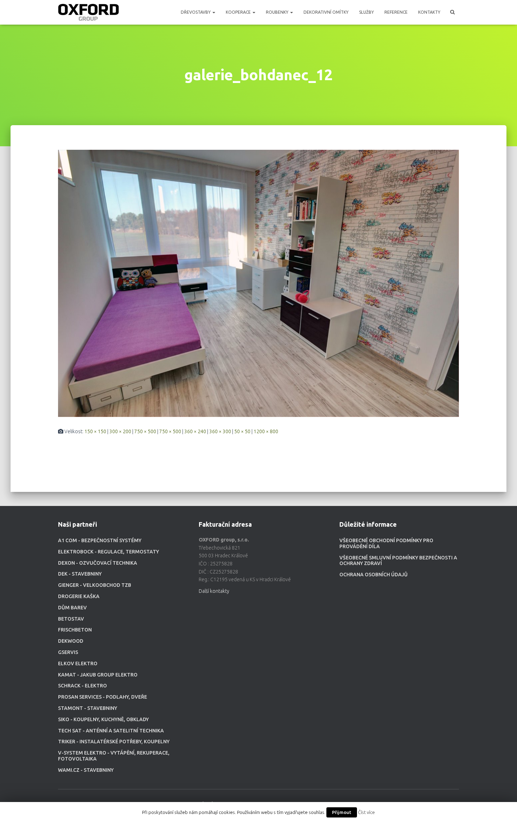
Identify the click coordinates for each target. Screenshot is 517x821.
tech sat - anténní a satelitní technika (111, 730)
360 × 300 (220, 431)
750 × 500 (145, 431)
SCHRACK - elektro (82, 685)
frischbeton (75, 630)
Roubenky (277, 12)
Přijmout (341, 812)
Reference (396, 12)
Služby (366, 12)
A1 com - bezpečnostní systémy (99, 540)
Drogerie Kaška (79, 596)
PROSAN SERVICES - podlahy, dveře (102, 697)
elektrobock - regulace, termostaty (108, 551)
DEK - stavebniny (80, 574)
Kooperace (239, 12)
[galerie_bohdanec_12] (258, 283)
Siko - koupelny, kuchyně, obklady (103, 719)
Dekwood (70, 641)
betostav (71, 619)
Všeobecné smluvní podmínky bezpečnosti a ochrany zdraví (398, 560)
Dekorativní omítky (326, 12)
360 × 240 (195, 431)
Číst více (366, 812)
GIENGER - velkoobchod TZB (94, 585)
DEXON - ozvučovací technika (97, 563)
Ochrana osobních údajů (373, 574)
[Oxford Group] (88, 12)
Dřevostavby (196, 12)
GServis (68, 652)
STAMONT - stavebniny (87, 708)
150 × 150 (95, 431)
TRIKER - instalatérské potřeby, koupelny (114, 741)
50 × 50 (242, 431)
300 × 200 (120, 431)
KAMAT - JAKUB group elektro (98, 675)
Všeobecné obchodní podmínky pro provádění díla (386, 543)
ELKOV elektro (77, 663)
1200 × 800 (266, 431)
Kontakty (429, 12)
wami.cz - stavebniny (86, 770)
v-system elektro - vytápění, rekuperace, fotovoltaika (114, 756)
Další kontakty (214, 591)
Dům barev (72, 607)
